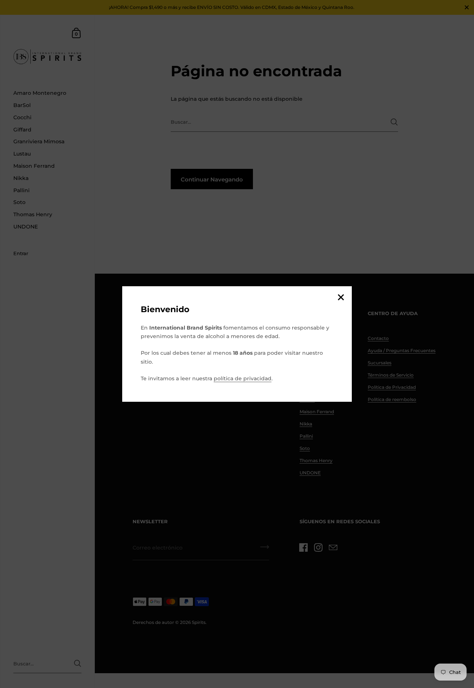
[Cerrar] (341, 298)
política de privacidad (242, 378)
